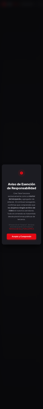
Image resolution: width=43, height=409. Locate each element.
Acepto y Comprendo (21, 237)
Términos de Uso (15, 229)
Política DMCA (28, 229)
